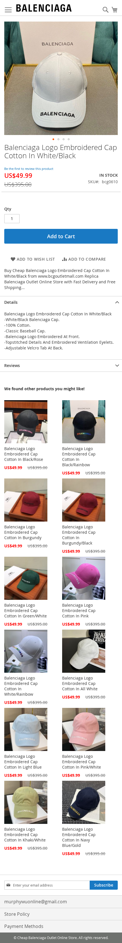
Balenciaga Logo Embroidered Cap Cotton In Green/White (25, 610)
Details (11, 302)
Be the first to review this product (28, 168)
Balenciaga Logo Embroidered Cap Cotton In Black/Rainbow (79, 456)
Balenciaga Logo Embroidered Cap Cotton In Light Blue (23, 762)
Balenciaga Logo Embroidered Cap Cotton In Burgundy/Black (79, 535)
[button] (53, 139)
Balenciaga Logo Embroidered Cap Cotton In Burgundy (22, 532)
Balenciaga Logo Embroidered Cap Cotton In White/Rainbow (21, 686)
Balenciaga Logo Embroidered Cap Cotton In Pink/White (81, 762)
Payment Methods (23, 926)
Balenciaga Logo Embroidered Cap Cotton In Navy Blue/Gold (79, 837)
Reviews (12, 365)
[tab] (61, 302)
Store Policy (17, 914)
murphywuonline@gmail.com (35, 901)
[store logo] (44, 8)
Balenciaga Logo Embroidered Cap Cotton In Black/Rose (23, 454)
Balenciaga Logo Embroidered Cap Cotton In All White (80, 683)
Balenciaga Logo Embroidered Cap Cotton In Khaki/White (25, 834)
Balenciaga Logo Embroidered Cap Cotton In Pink (79, 610)
